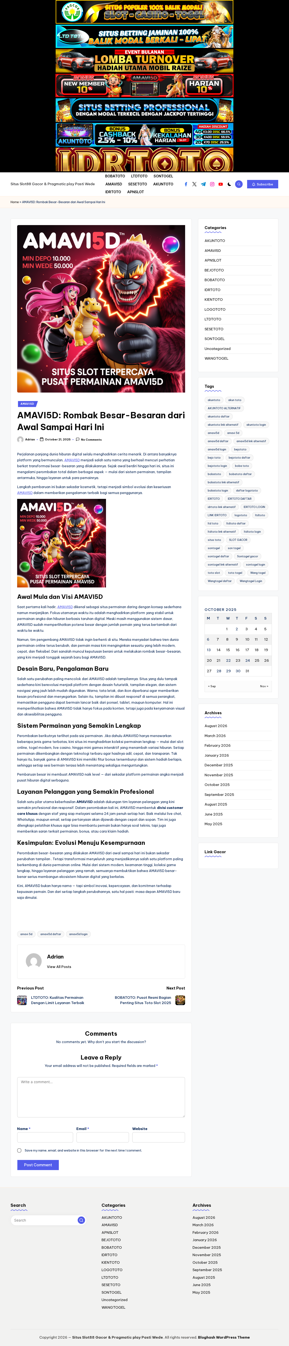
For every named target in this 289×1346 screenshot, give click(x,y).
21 (218, 660)
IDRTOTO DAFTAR (240, 498)
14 (219, 650)
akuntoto (214, 400)
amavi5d (213, 433)
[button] (262, 184)
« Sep (212, 686)
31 (247, 670)
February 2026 (218, 745)
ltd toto (213, 523)
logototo (241, 515)
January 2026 (217, 755)
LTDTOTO (213, 319)
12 (266, 639)
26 (266, 660)
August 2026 (216, 726)
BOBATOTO (215, 280)
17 (247, 650)
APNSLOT (213, 260)
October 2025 (217, 784)
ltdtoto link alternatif (222, 531)
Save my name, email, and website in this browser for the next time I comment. (83, 1150)
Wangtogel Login (251, 581)
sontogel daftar (218, 556)
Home (15, 202)
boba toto (242, 465)
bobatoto (214, 474)
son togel (234, 548)
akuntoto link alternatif (223, 424)
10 (247, 639)
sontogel (214, 548)
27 (209, 670)
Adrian (55, 956)
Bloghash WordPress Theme (224, 1337)
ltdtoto (260, 515)
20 (209, 660)
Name (23, 1128)
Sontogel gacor (247, 556)
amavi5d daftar (50, 934)
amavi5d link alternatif (251, 441)
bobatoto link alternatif (223, 482)
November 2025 (219, 775)
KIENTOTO (214, 299)
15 (228, 650)
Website (139, 1128)
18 (257, 650)
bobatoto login (218, 490)
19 (266, 650)
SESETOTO (214, 329)
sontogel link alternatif (223, 564)
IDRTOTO (212, 290)
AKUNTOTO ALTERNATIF (224, 408)
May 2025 (213, 824)
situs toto (214, 539)
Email (82, 1128)
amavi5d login (78, 934)
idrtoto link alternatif (222, 507)
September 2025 (219, 794)
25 (257, 660)
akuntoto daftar (219, 416)
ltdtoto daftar (236, 523)
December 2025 (219, 765)
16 (237, 650)
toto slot (214, 572)
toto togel (235, 572)
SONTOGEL (215, 338)
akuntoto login (256, 424)
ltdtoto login (252, 531)
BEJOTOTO (214, 270)
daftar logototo (247, 490)
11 (256, 639)
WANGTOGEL (216, 358)
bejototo (240, 449)
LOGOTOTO (215, 309)
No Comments (91, 439)
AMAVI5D (27, 403)
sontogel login (255, 564)
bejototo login (217, 465)
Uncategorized (218, 348)
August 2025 (216, 804)
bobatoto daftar (240, 474)
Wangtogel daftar (220, 581)
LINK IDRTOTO (217, 515)
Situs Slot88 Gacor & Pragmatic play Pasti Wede (53, 184)
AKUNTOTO (215, 240)
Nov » (264, 686)
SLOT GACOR (238, 539)
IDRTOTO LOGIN (254, 507)
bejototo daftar (239, 457)
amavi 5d (26, 934)
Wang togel (258, 572)
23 (238, 660)
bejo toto (214, 457)
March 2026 (215, 735)
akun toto (234, 400)
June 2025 (214, 814)
